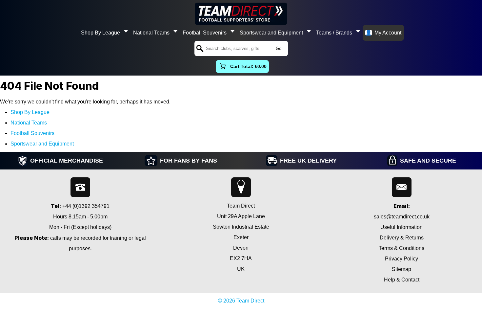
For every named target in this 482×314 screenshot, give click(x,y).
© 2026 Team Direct (241, 300)
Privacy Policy (401, 258)
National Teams (151, 32)
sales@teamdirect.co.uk (402, 216)
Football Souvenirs (205, 32)
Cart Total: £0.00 (248, 66)
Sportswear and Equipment (271, 32)
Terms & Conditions (401, 248)
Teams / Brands (334, 32)
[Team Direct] (241, 14)
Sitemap (401, 269)
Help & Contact (401, 279)
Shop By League (100, 32)
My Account (387, 32)
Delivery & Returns (402, 237)
